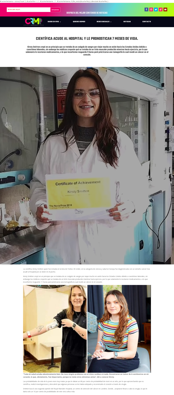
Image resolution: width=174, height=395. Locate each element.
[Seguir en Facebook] (146, 9)
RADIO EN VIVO (53, 21)
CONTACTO (146, 21)
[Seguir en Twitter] (156, 9)
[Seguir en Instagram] (151, 9)
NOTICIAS (127, 21)
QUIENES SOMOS (79, 21)
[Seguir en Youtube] (165, 9)
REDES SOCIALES (103, 21)
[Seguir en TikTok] (161, 9)
